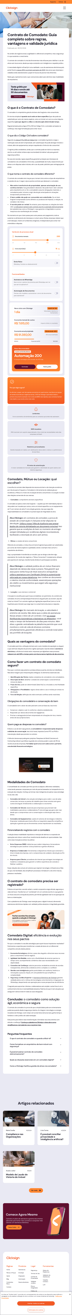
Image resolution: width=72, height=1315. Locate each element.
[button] (64, 7)
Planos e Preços (11, 1273)
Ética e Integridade (34, 1287)
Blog (7, 1279)
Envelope (21, 1273)
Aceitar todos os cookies (36, 1303)
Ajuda (8, 1276)
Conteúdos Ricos (9, 1283)
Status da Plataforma (46, 1271)
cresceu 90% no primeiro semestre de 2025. (30, 70)
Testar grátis (47, 367)
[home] (11, 8)
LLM (44, 1285)
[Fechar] (70, 1294)
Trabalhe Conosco (45, 1280)
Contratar (25, 367)
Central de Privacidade (34, 1277)
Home (8, 1269)
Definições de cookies (35, 1310)
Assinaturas (21, 1269)
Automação (21, 1279)
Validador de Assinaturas (46, 1276)
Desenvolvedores (23, 1282)
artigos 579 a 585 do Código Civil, (26, 140)
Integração (21, 1276)
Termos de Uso (35, 1273)
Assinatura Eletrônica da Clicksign (45, 978)
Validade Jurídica (33, 1282)
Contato (8, 1287)
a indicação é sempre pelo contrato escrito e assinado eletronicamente (38, 207)
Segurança (34, 1270)
